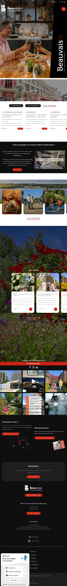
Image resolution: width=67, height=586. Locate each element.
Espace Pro (35, 541)
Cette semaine (33, 105)
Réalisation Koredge (33, 583)
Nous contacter (33, 495)
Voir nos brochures (44, 438)
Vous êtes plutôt (33, 564)
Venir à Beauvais (10, 434)
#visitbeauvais (33, 363)
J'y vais (20, 128)
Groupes (35, 537)
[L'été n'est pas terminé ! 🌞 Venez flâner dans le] (11, 404)
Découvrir (33, 551)
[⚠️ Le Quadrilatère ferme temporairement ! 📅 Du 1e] (11, 381)
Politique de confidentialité (46, 575)
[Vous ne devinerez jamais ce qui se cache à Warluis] (56, 404)
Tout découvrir (49, 105)
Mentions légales (36, 575)
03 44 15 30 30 (33, 513)
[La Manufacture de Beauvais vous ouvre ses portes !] (56, 381)
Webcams (33, 561)
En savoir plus (17, 169)
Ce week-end (16, 105)
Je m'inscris (33, 477)
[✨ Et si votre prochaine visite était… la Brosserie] (33, 381)
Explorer (33, 555)
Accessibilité (29, 575)
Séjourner (33, 558)
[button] (32, 159)
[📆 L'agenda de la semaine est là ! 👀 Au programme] (33, 404)
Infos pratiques (33, 568)
